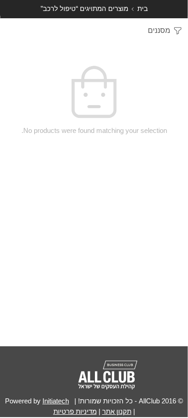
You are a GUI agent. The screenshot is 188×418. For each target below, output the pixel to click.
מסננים (160, 30)
